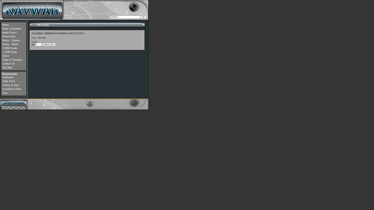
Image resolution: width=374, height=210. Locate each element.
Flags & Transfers (12, 59)
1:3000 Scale (9, 48)
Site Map (7, 67)
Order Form (8, 81)
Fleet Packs (9, 36)
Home (5, 24)
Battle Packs (9, 32)
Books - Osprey (11, 40)
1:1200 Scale (9, 52)
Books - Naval (10, 44)
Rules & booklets (11, 28)
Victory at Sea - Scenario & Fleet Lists (11, 89)
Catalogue (7, 77)
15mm (5, 55)
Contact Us (8, 63)
